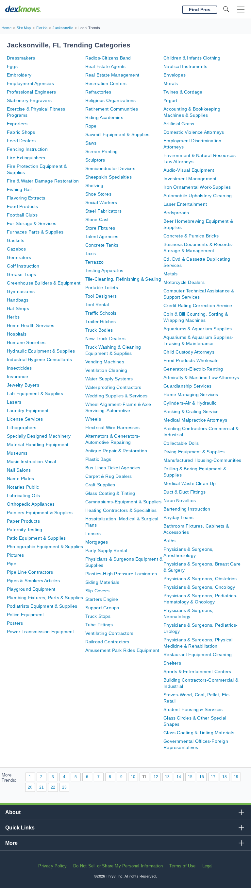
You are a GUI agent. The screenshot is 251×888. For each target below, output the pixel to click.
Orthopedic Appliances (31, 504)
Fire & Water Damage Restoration (43, 180)
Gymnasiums (21, 291)
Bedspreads (176, 212)
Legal (207, 865)
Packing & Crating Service (191, 411)
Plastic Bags (98, 459)
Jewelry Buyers (23, 385)
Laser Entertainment (185, 204)
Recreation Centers (106, 83)
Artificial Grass (178, 123)
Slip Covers (97, 590)
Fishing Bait (19, 189)
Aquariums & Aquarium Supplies (197, 328)
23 (64, 787)
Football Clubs (22, 215)
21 (41, 787)
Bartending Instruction (186, 509)
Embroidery (19, 75)
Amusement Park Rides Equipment (122, 650)
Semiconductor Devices (110, 168)
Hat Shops (18, 308)
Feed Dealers (21, 140)
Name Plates (20, 478)
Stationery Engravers (29, 100)
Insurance (17, 376)
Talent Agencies (102, 236)
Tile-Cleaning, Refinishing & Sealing (123, 279)
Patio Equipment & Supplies (36, 538)
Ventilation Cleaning (106, 370)
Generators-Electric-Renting (193, 369)
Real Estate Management (112, 75)
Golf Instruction (23, 266)
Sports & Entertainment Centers (197, 671)
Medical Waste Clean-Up (189, 483)
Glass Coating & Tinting (110, 493)
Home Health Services (30, 325)
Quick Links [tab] (20, 827)
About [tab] (13, 812)
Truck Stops (97, 616)
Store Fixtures (100, 228)
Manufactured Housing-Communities (202, 460)
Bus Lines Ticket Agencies (113, 467)
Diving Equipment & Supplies (194, 451)
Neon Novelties (179, 500)
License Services (25, 419)
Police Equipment (25, 614)
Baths (169, 540)
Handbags (18, 300)
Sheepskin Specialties (108, 177)
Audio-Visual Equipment (188, 170)
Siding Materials (102, 582)
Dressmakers (21, 58)
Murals (170, 83)
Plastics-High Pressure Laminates (121, 573)
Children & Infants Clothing (191, 58)
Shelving (94, 185)
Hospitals (16, 334)
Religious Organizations (110, 100)
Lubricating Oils (23, 495)
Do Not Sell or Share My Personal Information (118, 865)
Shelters (172, 663)
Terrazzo (94, 262)
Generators (19, 257)
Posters (15, 623)
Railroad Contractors (107, 641)
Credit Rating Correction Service (197, 305)
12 (156, 777)
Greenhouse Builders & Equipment (43, 283)
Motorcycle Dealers (184, 282)
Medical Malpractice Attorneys (195, 420)
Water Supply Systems (109, 378)
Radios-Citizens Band (108, 58)
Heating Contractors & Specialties (121, 510)
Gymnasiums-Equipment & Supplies (123, 501)
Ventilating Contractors (109, 633)
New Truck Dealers (105, 338)
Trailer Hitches (100, 321)
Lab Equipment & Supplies (35, 393)
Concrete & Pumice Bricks (191, 235)
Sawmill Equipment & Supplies (117, 134)
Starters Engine (101, 599)
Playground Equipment (31, 589)
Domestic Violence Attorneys (193, 132)
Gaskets (15, 240)
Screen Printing (101, 151)
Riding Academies (104, 117)
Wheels (93, 419)
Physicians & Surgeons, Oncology (199, 587)
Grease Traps (21, 274)
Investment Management (189, 178)
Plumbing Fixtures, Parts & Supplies (45, 597)
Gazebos (16, 249)
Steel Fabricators (103, 211)
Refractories (98, 92)
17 (213, 777)
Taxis (90, 253)
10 (133, 777)
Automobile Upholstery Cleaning (197, 195)
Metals (170, 273)
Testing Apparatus (104, 270)
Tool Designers (101, 296)
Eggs (12, 66)
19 (236, 777)
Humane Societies (26, 342)
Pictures (15, 555)
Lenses (93, 533)
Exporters (17, 123)
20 (30, 787)
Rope (91, 126)
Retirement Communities (111, 109)
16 (201, 777)
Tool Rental (97, 304)
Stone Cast (97, 219)
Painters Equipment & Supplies (40, 512)
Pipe (11, 563)
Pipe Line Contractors (30, 572)
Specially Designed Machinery (39, 436)
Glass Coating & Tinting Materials (198, 732)
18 (224, 777)
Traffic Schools (101, 313)
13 (167, 777)
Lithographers (22, 427)
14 (178, 777)
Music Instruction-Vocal (31, 461)
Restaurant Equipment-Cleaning (197, 654)
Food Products (22, 206)
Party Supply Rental (106, 550)
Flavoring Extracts (26, 197)
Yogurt (170, 100)
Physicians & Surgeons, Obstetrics (200, 578)
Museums (17, 453)
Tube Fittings (99, 624)
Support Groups (102, 607)
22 (53, 787)
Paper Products (23, 521)
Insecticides (19, 368)
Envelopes (174, 75)
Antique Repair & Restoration (116, 450)
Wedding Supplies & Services (116, 395)
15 (190, 777)
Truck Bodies (99, 330)
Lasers (14, 402)
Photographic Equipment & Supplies (45, 546)
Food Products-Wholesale (191, 360)
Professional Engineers (31, 92)
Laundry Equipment (27, 410)
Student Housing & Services (193, 709)
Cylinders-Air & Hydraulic (189, 403)
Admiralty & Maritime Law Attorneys (201, 377)
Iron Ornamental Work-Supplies (197, 187)
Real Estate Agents (105, 66)
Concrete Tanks (102, 245)
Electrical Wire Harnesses (112, 427)
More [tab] (11, 843)
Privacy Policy (52, 865)
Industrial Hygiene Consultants (39, 359)
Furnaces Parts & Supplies (35, 232)
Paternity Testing (24, 529)
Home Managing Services (190, 394)
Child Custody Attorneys (188, 352)
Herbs (13, 317)
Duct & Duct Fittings (184, 492)
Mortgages (96, 542)
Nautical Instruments (185, 66)
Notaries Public (23, 487)
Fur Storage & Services (31, 223)
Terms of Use (182, 865)
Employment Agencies (30, 83)
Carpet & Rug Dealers (108, 476)
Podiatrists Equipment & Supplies (42, 606)
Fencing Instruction (27, 149)
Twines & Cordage (182, 92)
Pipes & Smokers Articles (33, 580)
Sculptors (95, 160)
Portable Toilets (101, 287)
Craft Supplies (100, 484)
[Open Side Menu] (240, 10)
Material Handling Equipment (37, 444)
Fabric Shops (21, 132)
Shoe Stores (98, 194)
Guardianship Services (187, 386)
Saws (91, 143)
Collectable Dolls (181, 443)
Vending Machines (104, 361)
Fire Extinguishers (26, 157)
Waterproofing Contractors (113, 387)
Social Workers (101, 202)
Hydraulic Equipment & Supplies (41, 351)
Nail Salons (19, 470)
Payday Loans (178, 517)
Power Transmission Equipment (40, 631)
